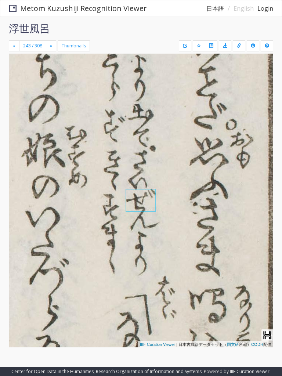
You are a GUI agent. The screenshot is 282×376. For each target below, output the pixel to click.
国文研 (233, 344)
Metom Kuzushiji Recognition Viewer (83, 8)
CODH (257, 344)
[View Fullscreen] (18, 90)
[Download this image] (225, 45)
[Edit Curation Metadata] (185, 45)
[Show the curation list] (211, 45)
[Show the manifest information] (253, 45)
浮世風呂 (29, 28)
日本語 (215, 8)
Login (265, 8)
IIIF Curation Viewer (157, 344)
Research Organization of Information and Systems (149, 371)
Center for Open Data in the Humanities (52, 371)
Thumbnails (74, 46)
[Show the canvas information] (239, 45)
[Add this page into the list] (199, 45)
